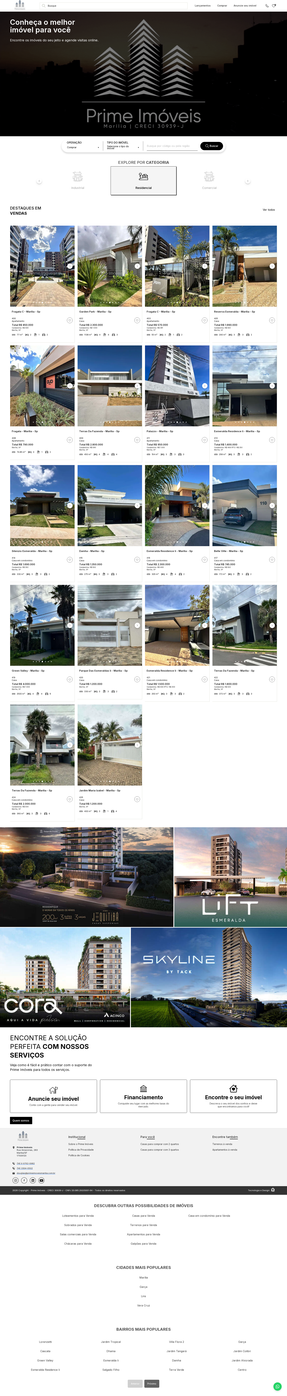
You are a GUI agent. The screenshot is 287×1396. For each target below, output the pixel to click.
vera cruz (143, 1305)
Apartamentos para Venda (143, 1234)
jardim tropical (111, 1341)
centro (242, 1369)
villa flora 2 (176, 1341)
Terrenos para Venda (143, 1225)
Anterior (135, 1383)
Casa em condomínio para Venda (209, 1215)
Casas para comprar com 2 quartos (160, 1144)
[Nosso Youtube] (41, 1180)
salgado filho (110, 1369)
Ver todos (269, 209)
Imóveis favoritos (275, 5)
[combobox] (83, 147)
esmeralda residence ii (45, 1369)
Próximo (151, 1383)
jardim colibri (242, 1351)
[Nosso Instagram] (15, 1180)
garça (143, 1287)
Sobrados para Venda (78, 1225)
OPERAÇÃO (74, 142)
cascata (45, 1351)
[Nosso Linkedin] (33, 1180)
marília (143, 1277)
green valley (45, 1360)
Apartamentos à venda (224, 1149)
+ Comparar (67, 339)
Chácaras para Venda (78, 1243)
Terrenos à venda (222, 1144)
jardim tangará (177, 1351)
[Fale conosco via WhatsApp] (277, 1386)
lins (143, 1296)
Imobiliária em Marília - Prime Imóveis (23, 1136)
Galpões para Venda (143, 1243)
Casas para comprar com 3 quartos (160, 1149)
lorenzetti (45, 1341)
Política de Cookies (79, 1155)
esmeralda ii (111, 1360)
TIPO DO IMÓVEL (117, 142)
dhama (110, 1351)
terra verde (176, 1369)
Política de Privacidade (81, 1149)
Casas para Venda (143, 1215)
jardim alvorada (242, 1360)
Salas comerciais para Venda (78, 1234)
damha (176, 1360)
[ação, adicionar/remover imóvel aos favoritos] (70, 320)
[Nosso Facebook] (24, 1180)
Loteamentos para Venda (78, 1215)
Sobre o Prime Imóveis (80, 1144)
